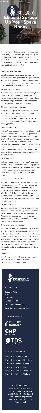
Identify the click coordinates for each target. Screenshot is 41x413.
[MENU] (1, 1)
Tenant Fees (17, 399)
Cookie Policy (13, 394)
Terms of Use (14, 389)
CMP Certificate (26, 394)
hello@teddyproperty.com (20, 308)
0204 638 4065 (14, 301)
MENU (5, 1)
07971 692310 (19, 304)
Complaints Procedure (23, 391)
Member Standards (17, 397)
